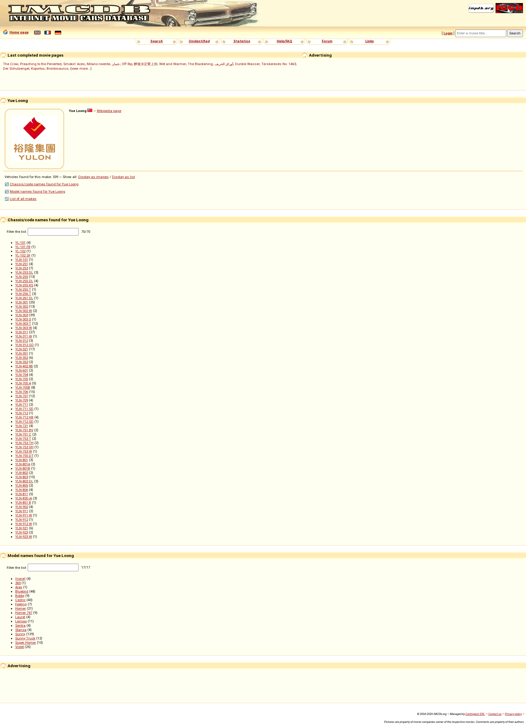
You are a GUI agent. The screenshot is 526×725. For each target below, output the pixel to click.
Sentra (20, 625)
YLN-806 (21, 490)
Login (448, 33)
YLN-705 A (23, 383)
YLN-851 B (23, 502)
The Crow (10, 64)
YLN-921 (21, 528)
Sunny (20, 634)
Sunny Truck (25, 638)
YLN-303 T (23, 323)
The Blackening (200, 64)
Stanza (20, 630)
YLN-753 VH (24, 447)
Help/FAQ (284, 41)
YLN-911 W (23, 515)
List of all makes (23, 199)
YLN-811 (21, 494)
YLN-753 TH (24, 443)
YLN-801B (22, 468)
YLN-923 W (23, 536)
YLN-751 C (23, 434)
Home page (19, 32)
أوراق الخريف (224, 64)
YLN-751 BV (24, 430)
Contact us (495, 714)
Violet (19, 647)
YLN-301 (21, 302)
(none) (20, 578)
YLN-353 (21, 362)
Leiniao (21, 621)
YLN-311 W (23, 336)
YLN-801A (22, 464)
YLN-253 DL (24, 272)
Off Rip (127, 64)
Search (156, 41)
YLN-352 (21, 357)
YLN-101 (21, 259)
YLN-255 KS (24, 285)
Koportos (38, 68)
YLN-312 (21, 340)
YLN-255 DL (24, 281)
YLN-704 (21, 375)
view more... (81, 68)
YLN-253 (21, 268)
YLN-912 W (23, 524)
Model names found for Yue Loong (37, 191)
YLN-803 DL (24, 481)
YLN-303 (21, 315)
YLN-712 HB (24, 417)
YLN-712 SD (24, 421)
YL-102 (20, 251)
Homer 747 (23, 613)
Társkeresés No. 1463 (278, 64)
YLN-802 (21, 473)
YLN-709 (21, 400)
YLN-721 (21, 426)
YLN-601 (21, 370)
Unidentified (199, 41)
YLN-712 (21, 413)
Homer (20, 608)
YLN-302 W (23, 311)
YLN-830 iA (23, 498)
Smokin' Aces (74, 64)
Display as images (93, 177)
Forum (327, 41)
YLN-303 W (23, 328)
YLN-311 (21, 332)
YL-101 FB (22, 247)
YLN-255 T (23, 289)
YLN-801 (21, 460)
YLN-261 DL (24, 298)
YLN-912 (21, 519)
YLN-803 (21, 477)
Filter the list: (17, 231)
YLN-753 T (23, 438)
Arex (18, 587)
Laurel (20, 617)
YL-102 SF (22, 255)
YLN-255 (21, 277)
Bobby (19, 596)
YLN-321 (21, 349)
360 (18, 583)
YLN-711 (21, 404)
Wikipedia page (109, 111)
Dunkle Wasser (247, 64)
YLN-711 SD (24, 409)
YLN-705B (22, 387)
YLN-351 (21, 353)
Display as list (123, 177)
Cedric (20, 600)
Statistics (241, 41)
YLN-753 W (23, 451)
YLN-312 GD (24, 345)
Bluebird (21, 591)
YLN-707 (21, 396)
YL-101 (20, 242)
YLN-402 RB (24, 366)
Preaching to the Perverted (40, 64)
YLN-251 (21, 264)
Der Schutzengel (16, 68)
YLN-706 (21, 392)
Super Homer (25, 642)
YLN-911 (21, 511)
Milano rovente (98, 64)
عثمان (116, 64)
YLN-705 (21, 379)
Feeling (21, 604)
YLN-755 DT (24, 456)
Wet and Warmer (172, 64)
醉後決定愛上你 (145, 64)
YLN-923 (21, 532)
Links (369, 41)
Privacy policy (513, 714)
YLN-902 (21, 507)
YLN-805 (21, 485)
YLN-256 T (23, 294)
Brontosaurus (57, 68)
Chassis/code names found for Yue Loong (44, 184)
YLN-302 (21, 306)
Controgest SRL (475, 714)
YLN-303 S (23, 319)
